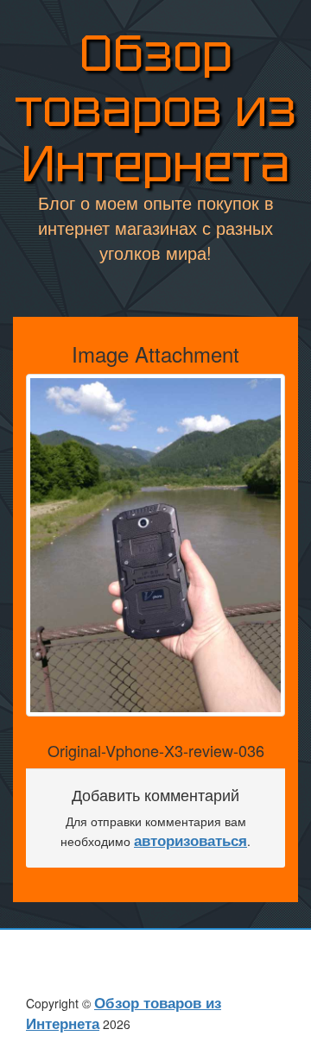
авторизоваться (190, 840)
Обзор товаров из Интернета (155, 108)
